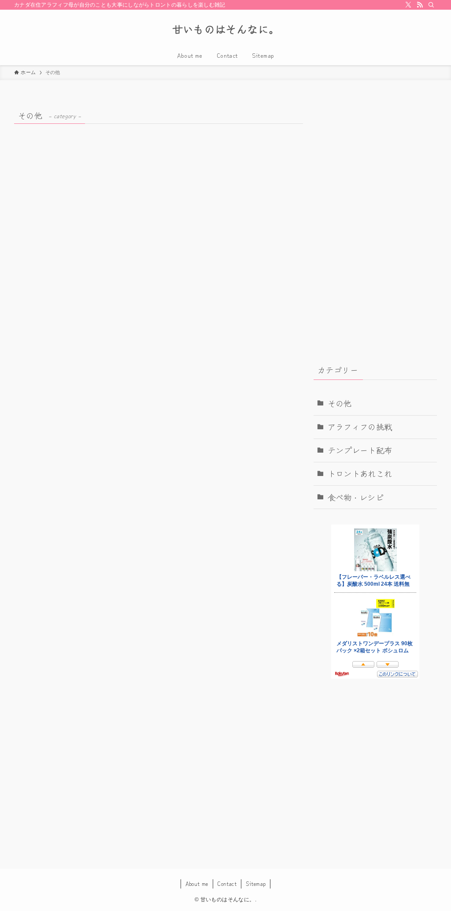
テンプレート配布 (360, 450)
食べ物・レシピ (356, 497)
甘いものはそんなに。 (225, 29)
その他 (340, 403)
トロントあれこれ (360, 473)
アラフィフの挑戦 (360, 426)
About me (196, 883)
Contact (227, 883)
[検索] (431, 5)
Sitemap (256, 883)
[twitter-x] (408, 5)
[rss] (419, 5)
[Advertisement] (375, 163)
